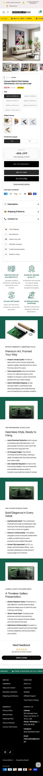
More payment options (21, 184)
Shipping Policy (8, 719)
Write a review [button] (21, 658)
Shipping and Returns (10, 696)
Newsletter (6, 684)
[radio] (12, 96)
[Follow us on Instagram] (5, 752)
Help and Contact (9, 688)
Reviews (27, 692)
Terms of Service (8, 723)
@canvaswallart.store (31, 732)
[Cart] (39, 12)
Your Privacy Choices (31, 700)
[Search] (8, 12)
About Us (27, 684)
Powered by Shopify (22, 760)
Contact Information (10, 727)
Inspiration (27, 688)
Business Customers (10, 692)
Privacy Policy (7, 710)
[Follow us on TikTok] (10, 752)
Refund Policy (7, 714)
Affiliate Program (30, 696)
